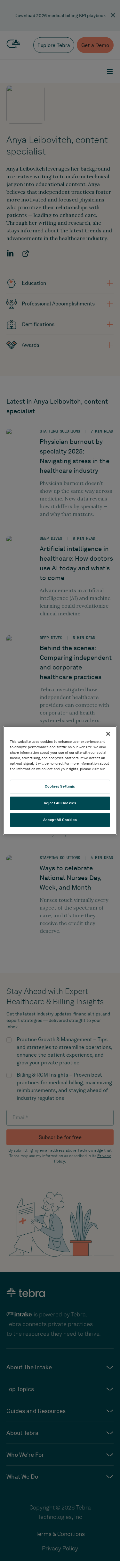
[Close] (108, 734)
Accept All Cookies (60, 820)
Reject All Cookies (60, 803)
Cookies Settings (60, 786)
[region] (60, 780)
